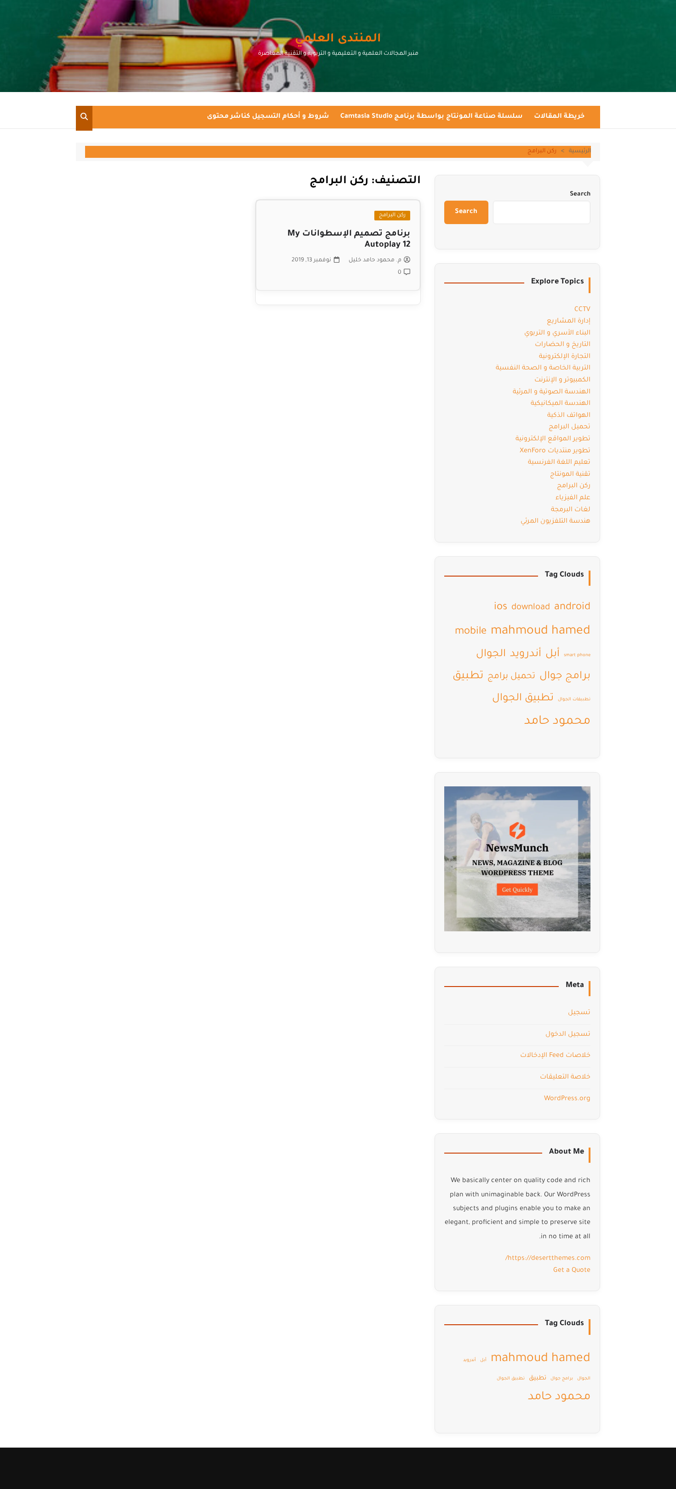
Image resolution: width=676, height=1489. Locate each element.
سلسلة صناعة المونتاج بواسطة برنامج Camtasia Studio (431, 117)
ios (500, 607)
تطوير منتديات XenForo (555, 451)
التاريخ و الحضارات (562, 345)
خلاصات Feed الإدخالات (555, 1056)
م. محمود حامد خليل (375, 260)
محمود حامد (557, 721)
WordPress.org (567, 1099)
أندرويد (525, 654)
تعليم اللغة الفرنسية (559, 463)
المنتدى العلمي (338, 39)
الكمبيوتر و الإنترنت (562, 380)
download (530, 607)
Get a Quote (571, 1271)
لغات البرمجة (570, 510)
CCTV (582, 310)
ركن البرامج (392, 216)
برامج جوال (564, 676)
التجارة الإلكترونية (564, 357)
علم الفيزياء (573, 498)
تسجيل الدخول (567, 1035)
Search (580, 194)
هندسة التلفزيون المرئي (555, 521)
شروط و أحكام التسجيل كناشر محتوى (268, 117)
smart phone (577, 655)
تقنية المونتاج (570, 475)
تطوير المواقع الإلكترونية (553, 439)
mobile (471, 632)
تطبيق (468, 676)
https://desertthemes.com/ (547, 1259)
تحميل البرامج (569, 427)
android (572, 607)
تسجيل (579, 1013)
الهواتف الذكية (568, 416)
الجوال (491, 654)
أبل (552, 654)
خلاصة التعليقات (565, 1077)
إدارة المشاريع (568, 321)
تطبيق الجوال (523, 698)
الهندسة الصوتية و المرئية (551, 392)
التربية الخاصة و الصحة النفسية (543, 368)
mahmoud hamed (540, 631)
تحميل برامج (511, 676)
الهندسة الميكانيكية (560, 404)
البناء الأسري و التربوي (557, 333)
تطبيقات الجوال (574, 699)
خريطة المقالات (559, 117)
